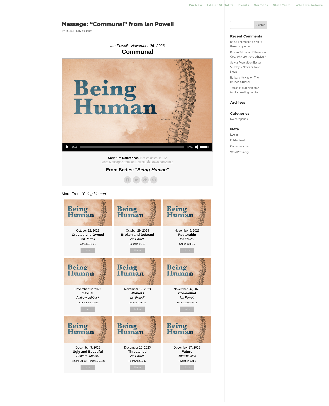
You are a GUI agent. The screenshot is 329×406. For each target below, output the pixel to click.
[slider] (132, 147)
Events (243, 5)
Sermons (261, 5)
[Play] (67, 147)
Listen (88, 250)
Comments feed (240, 146)
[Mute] (197, 147)
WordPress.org (239, 152)
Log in (234, 134)
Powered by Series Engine (199, 382)
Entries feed (237, 140)
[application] (137, 147)
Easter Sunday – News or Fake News (245, 67)
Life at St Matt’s (220, 5)
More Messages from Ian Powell (123, 162)
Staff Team (282, 5)
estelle (70, 30)
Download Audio (162, 162)
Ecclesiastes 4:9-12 (153, 158)
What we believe (309, 5)
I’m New (195, 5)
